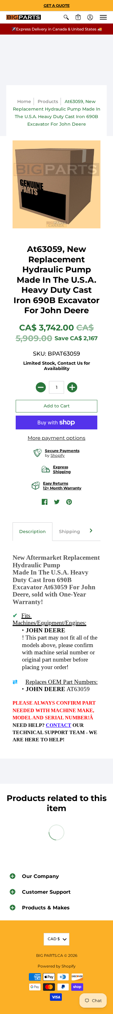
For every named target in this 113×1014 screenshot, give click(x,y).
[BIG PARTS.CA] (23, 17)
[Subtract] (41, 387)
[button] (66, 17)
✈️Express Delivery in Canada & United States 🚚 (56, 29)
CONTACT (58, 725)
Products (48, 101)
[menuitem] (66, 17)
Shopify (58, 455)
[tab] (32, 531)
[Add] (72, 387)
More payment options (56, 438)
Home (24, 101)
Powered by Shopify (57, 966)
